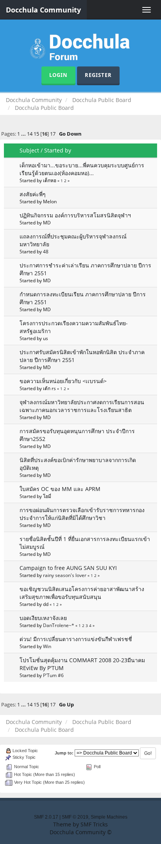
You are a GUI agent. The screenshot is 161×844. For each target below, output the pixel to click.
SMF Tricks (94, 824)
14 (29, 134)
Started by (57, 150)
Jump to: (64, 753)
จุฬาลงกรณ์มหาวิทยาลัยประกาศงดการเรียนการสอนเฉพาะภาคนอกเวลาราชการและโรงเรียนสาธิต (82, 406)
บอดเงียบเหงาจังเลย (43, 618)
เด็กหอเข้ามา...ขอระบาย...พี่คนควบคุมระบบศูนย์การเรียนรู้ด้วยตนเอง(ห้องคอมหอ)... (82, 169)
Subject (29, 150)
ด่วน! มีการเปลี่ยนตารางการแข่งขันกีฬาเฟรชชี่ (76, 639)
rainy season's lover (64, 575)
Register (98, 75)
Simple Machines (109, 817)
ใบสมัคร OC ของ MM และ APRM (60, 489)
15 (36, 134)
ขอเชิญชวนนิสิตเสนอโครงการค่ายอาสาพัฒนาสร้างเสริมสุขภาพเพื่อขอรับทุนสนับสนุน (82, 592)
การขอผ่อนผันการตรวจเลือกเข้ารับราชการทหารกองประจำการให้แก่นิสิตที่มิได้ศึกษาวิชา (82, 513)
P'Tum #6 (53, 675)
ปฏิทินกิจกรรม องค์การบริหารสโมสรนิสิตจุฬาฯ (75, 215)
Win (47, 646)
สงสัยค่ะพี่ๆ (33, 194)
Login (58, 75)
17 (52, 134)
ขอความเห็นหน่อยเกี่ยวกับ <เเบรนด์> (63, 381)
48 (45, 251)
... (24, 134)
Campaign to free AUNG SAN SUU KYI (68, 568)
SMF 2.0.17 (46, 817)
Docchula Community (43, 9)
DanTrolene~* (58, 625)
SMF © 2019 (75, 817)
